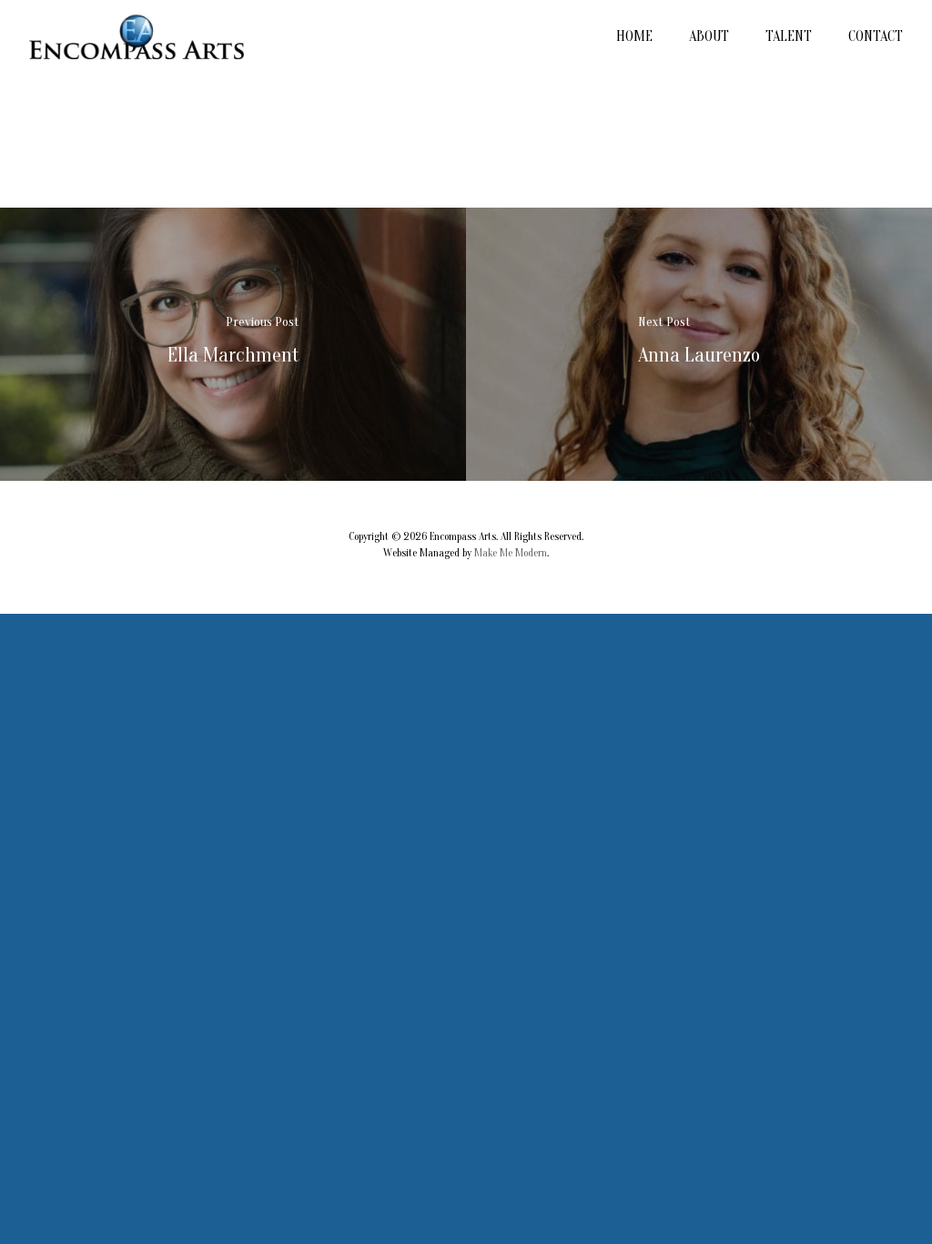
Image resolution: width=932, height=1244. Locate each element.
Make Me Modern (510, 552)
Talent (788, 36)
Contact (875, 36)
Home (634, 36)
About (709, 36)
